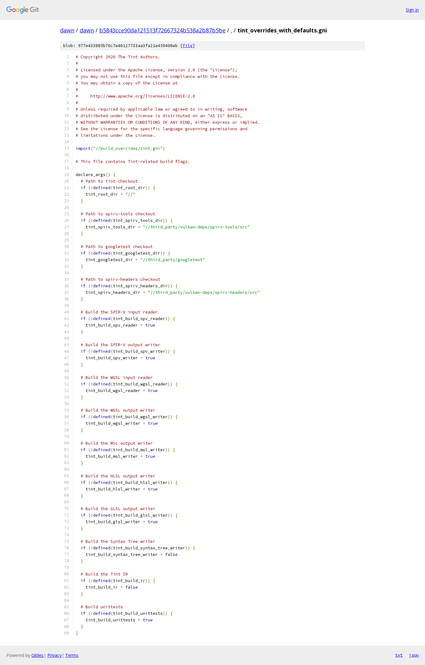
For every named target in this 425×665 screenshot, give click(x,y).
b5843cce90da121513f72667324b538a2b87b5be (162, 30)
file (188, 45)
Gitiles (37, 655)
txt (399, 655)
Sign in (412, 10)
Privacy (54, 655)
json (414, 655)
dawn (67, 30)
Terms (71, 655)
